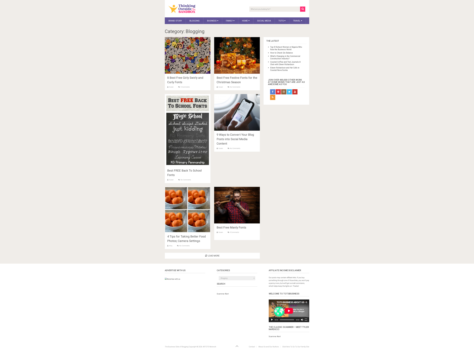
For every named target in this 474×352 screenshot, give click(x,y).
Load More (214, 255)
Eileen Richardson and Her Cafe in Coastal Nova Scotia (284, 69)
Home (245, 20)
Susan (171, 87)
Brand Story (175, 20)
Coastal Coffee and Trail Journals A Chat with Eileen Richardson (285, 63)
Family (229, 20)
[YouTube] (294, 91)
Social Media (264, 20)
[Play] (272, 319)
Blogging (194, 20)
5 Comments (185, 87)
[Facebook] (272, 91)
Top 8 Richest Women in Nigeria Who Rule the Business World (286, 48)
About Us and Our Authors (268, 347)
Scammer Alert (223, 294)
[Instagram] (283, 91)
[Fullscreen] (306, 319)
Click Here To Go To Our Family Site (295, 347)
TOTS (281, 20)
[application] (289, 310)
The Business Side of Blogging (176, 347)
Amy (170, 246)
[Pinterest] (278, 91)
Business (212, 20)
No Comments (235, 87)
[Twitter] (289, 91)
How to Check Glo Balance (281, 53)
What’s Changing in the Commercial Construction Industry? (285, 57)
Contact (252, 347)
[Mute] (302, 319)
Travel (296, 20)
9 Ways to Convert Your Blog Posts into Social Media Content (235, 139)
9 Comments (234, 232)
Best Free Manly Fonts (231, 227)
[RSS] (272, 97)
